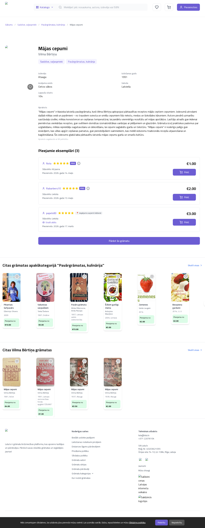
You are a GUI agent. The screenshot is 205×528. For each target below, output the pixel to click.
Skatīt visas (193, 265)
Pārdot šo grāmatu (119, 240)
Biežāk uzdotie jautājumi (83, 437)
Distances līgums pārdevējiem (86, 446)
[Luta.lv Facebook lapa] (141, 460)
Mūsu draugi (144, 470)
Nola (48, 163)
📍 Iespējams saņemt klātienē (88, 213)
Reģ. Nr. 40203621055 (149, 448)
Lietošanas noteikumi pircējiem (86, 442)
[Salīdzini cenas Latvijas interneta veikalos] (169, 484)
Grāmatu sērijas (79, 464)
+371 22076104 (146, 438)
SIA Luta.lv (143, 445)
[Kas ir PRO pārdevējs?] (79, 163)
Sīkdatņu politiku (137, 522)
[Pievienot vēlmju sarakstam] (30, 87)
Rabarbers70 (53, 188)
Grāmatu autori (79, 460)
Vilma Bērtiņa (47, 54)
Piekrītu (161, 522)
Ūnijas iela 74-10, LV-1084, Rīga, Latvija (157, 452)
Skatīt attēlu (50, 222)
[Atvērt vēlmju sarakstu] (157, 7)
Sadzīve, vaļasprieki (27, 24)
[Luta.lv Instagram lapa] (147, 460)
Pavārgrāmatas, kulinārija (53, 24)
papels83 (51, 213)
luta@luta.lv (143, 435)
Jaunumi (142, 466)
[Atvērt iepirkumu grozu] (169, 7)
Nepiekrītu (177, 522)
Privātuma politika (80, 451)
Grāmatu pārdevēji (80, 469)
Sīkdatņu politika (79, 455)
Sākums (9, 24)
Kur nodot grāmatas (81, 478)
